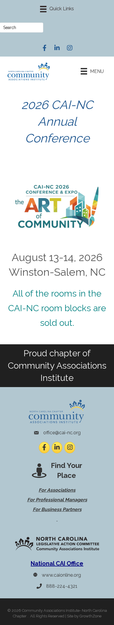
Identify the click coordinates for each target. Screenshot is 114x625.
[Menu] (57, 9)
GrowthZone (90, 616)
